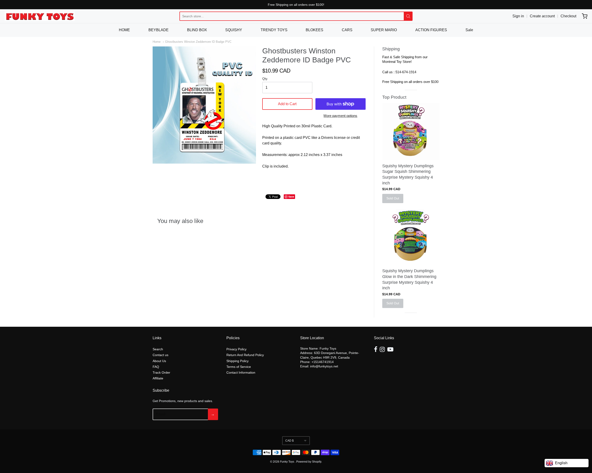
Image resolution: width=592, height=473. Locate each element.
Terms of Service (238, 367)
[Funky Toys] (40, 16)
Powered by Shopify (308, 461)
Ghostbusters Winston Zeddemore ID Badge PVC (198, 41)
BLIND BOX (197, 30)
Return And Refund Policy (245, 355)
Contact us (160, 355)
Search (158, 349)
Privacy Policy (236, 349)
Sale (469, 30)
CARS (347, 30)
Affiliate (158, 378)
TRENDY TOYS (274, 30)
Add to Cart (287, 104)
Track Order (161, 372)
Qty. (265, 78)
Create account (542, 16)
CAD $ (289, 440)
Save (291, 196)
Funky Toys (287, 461)
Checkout (568, 16)
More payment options (340, 116)
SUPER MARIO (384, 30)
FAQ (156, 367)
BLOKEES (314, 30)
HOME (124, 30)
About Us (159, 361)
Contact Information (240, 372)
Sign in (518, 16)
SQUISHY (233, 30)
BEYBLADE (158, 30)
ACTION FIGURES (431, 30)
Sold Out (392, 198)
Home (156, 41)
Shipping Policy (237, 361)
